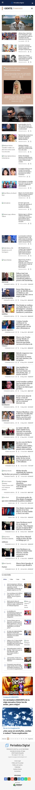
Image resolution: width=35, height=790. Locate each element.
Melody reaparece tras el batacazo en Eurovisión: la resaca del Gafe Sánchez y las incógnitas (24, 356)
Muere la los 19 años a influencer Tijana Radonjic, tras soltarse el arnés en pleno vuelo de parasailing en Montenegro (25, 263)
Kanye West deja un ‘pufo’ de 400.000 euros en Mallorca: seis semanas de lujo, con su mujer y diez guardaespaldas (17, 293)
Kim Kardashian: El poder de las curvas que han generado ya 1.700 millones (23, 459)
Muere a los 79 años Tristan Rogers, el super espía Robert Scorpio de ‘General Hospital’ (25, 58)
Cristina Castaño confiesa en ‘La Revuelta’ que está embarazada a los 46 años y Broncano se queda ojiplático (16, 325)
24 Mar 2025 (23, 492)
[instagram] (19, 778)
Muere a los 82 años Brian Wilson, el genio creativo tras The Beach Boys (25, 194)
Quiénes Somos (17, 769)
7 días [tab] (11, 579)
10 (26, 738)
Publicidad (17, 767)
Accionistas (17, 771)
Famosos (18, 8)
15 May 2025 (23, 391)
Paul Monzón (21, 41)
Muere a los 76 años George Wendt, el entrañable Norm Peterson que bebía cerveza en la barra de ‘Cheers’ (17, 341)
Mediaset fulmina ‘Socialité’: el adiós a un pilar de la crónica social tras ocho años (25, 148)
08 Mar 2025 (23, 517)
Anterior (4, 738)
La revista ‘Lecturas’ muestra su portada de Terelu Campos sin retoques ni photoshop (25, 47)
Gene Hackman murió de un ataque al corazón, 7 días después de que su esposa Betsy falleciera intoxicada (24, 525)
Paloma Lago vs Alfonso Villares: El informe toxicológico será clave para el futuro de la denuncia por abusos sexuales (25, 217)
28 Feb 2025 (24, 569)
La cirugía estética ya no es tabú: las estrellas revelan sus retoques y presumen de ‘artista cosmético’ (25, 171)
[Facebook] (20, 77)
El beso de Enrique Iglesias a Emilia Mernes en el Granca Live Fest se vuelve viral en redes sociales (25, 158)
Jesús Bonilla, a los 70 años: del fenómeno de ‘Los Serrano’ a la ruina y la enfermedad (25, 127)
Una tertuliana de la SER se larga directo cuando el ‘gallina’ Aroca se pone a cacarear (14, 595)
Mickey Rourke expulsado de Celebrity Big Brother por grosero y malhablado (17, 472)
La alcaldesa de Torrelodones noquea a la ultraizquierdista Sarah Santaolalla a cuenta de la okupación (14, 614)
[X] (22, 77)
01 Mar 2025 (23, 558)
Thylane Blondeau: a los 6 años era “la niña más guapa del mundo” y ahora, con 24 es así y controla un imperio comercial (17, 416)
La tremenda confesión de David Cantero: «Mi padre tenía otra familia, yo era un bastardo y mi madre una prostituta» (25, 239)
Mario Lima (11, 503)
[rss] (29, 778)
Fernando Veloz (15, 101)
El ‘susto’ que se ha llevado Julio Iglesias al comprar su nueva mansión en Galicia (25, 205)
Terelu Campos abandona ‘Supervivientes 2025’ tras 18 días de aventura (23, 484)
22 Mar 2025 (23, 503)
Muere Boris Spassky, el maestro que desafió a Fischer (17, 565)
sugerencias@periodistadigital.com (17, 757)
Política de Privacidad (17, 763)
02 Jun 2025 (23, 284)
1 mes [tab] (17, 579)
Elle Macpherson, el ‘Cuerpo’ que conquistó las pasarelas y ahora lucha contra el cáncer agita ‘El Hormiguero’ (25, 250)
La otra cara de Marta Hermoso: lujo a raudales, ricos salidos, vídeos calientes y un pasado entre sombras (24, 445)
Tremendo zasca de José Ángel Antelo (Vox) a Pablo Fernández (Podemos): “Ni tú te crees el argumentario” (15, 667)
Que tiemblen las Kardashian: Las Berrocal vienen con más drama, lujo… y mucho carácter (23, 370)
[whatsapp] (25, 778)
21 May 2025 (23, 332)
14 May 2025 (23, 407)
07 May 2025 (23, 437)
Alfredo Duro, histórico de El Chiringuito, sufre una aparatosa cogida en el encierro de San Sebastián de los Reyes (25, 36)
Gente (8, 8)
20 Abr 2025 (24, 465)
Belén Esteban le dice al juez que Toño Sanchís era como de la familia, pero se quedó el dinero (17, 74)
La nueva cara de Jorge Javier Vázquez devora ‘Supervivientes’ (17, 26)
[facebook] (5, 778)
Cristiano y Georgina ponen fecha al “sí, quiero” (17, 117)
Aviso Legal (17, 761)
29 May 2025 (23, 300)
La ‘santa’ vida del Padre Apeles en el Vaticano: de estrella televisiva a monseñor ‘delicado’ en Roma (24, 431)
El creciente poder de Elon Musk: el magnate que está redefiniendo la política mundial (17, 499)
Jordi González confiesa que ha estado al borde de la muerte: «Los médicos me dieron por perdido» (24, 385)
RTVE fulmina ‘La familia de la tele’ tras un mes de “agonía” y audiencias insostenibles (25, 184)
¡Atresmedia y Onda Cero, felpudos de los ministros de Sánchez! (15, 659)
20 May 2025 (23, 362)
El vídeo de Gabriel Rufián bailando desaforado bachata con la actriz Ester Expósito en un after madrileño (14, 634)
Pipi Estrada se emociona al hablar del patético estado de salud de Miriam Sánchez (25, 137)
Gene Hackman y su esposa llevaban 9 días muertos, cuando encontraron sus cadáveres (24, 552)
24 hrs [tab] (5, 579)
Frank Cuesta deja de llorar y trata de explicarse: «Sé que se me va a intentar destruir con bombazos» (17, 400)
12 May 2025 (23, 423)
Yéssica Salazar (10, 451)
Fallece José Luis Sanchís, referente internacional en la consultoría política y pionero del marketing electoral (17, 277)
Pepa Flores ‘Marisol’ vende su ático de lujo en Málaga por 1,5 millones (17, 539)
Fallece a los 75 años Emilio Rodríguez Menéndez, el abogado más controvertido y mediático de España (15, 643)
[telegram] (22, 778)
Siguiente (30, 738)
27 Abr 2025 (24, 451)
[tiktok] (15, 778)
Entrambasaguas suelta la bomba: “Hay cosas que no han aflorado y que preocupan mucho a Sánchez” (14, 651)
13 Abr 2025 (24, 476)
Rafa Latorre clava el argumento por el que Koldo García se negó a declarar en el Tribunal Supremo (15, 603)
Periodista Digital (22, 51)
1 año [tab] (23, 579)
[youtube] (12, 778)
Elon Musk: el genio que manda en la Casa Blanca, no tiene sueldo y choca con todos (24, 510)
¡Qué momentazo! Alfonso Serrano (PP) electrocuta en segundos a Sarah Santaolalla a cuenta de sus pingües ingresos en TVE (15, 587)
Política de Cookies (18, 765)
